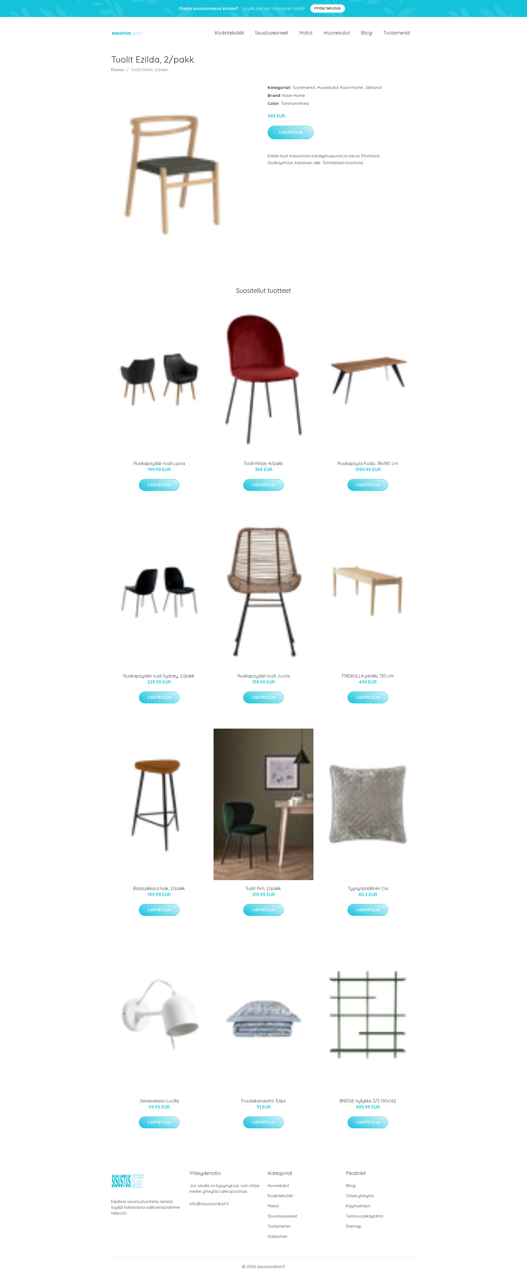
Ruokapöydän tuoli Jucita (263, 676)
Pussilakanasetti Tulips (263, 1101)
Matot (306, 33)
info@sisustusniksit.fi (209, 1203)
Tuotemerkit (396, 33)
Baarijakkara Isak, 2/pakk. (159, 888)
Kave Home (351, 87)
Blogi (366, 33)
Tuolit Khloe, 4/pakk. (264, 463)
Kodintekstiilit (229, 33)
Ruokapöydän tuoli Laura (159, 463)
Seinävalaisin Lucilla (159, 1101)
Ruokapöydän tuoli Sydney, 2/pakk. (159, 676)
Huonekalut (337, 33)
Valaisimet (277, 1236)
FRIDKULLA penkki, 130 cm (368, 676)
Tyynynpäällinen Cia (368, 888)
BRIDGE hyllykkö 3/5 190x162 (368, 1101)
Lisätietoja (290, 132)
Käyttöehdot (358, 1205)
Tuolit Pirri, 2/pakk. (263, 888)
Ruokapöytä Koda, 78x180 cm (368, 463)
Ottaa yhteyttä (360, 1195)
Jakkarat (373, 87)
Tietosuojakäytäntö (364, 1216)
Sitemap (353, 1226)
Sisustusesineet (271, 33)
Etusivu (117, 69)
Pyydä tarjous (328, 8)
